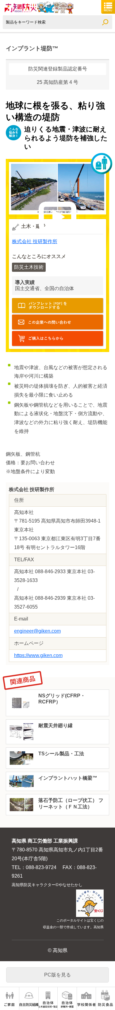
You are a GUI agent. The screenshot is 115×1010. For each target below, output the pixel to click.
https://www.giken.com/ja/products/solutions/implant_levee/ (57, 338)
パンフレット (57, 305)
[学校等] (86, 998)
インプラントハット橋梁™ (67, 778)
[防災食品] (105, 998)
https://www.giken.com (38, 655)
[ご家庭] (9, 998)
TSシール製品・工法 (61, 753)
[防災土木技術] (48, 998)
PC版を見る (57, 974)
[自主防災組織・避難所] (28, 998)
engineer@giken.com (37, 631)
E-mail (57, 322)
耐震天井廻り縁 (55, 725)
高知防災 (38, 7)
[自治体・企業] (67, 998)
